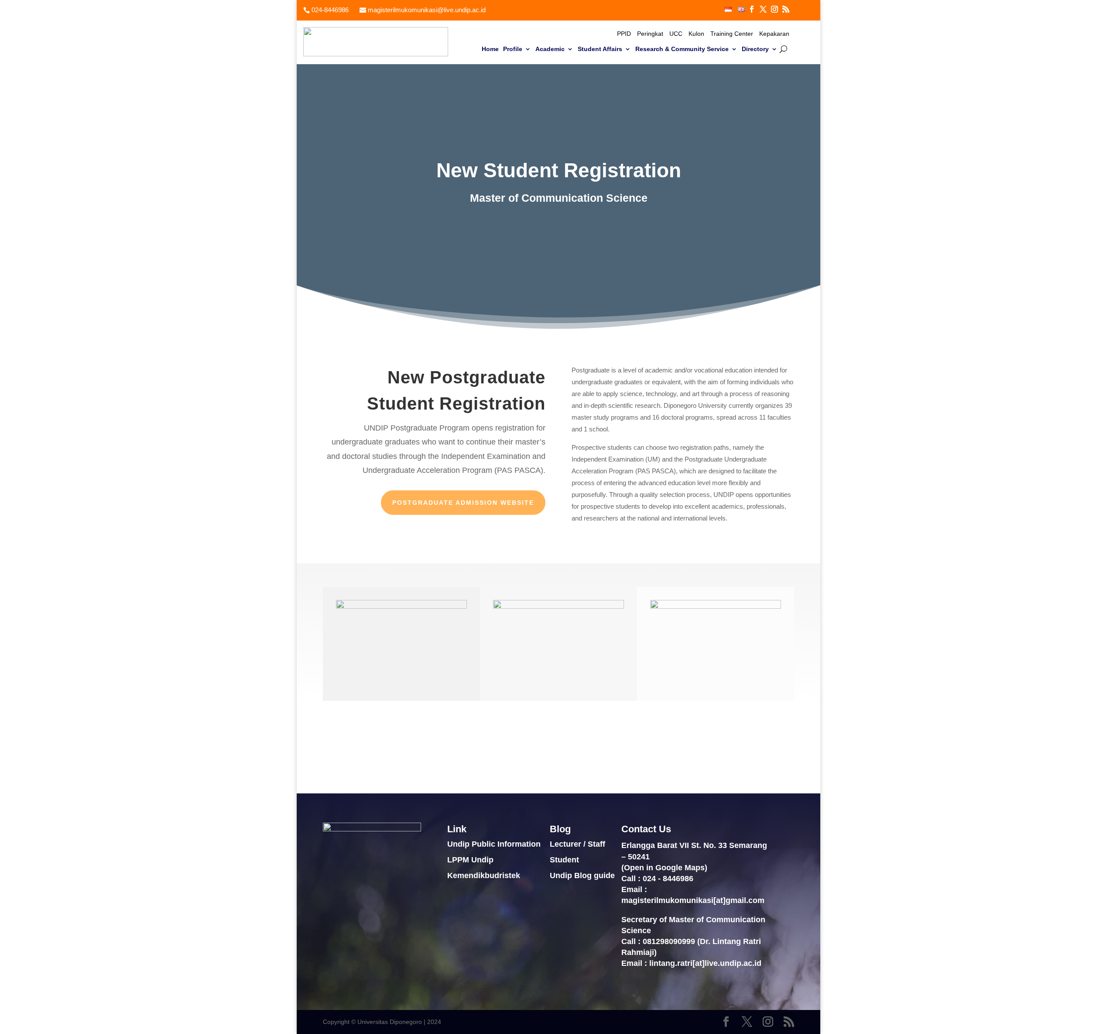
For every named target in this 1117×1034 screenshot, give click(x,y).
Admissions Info (750, 747)
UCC (675, 34)
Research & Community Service (682, 49)
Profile (512, 49)
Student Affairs (600, 49)
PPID (624, 34)
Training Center (731, 34)
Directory (755, 49)
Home (490, 49)
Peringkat (650, 34)
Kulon (696, 34)
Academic (550, 49)
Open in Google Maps (664, 867)
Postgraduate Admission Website (463, 502)
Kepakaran (774, 34)
